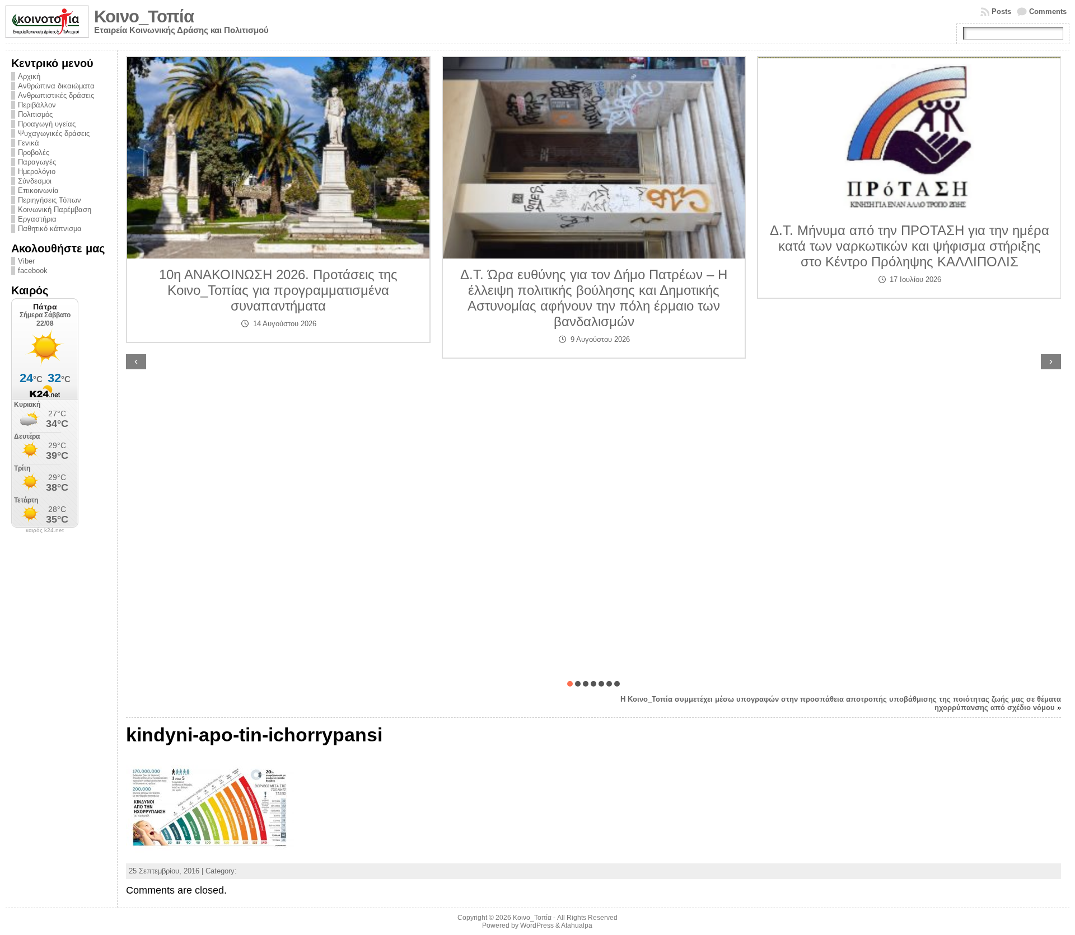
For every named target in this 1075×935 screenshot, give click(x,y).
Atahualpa (576, 925)
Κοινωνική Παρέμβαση (54, 209)
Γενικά (28, 143)
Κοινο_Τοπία (144, 16)
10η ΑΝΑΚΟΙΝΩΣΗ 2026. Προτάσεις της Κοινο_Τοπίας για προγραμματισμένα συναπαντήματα (278, 290)
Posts (1001, 11)
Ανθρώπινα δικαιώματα (56, 86)
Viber (26, 261)
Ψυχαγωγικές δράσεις (54, 133)
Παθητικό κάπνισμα (50, 228)
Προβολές (33, 152)
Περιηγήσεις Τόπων (49, 200)
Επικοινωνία (38, 190)
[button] (570, 684)
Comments (1048, 11)
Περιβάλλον (37, 105)
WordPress (537, 925)
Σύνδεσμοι (35, 181)
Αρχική (29, 76)
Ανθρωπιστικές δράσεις (56, 95)
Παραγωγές (37, 162)
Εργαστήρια (37, 219)
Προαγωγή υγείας (47, 124)
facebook (33, 270)
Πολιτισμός (35, 114)
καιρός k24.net (45, 530)
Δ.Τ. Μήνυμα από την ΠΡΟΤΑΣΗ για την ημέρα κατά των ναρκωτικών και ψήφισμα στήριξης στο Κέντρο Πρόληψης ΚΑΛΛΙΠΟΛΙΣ (909, 246)
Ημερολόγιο (36, 171)
